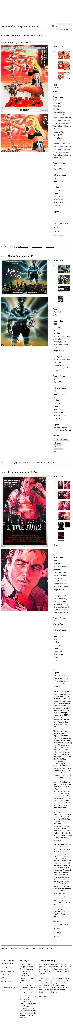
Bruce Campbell (59, 336)
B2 (54, 166)
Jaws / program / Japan (7, 967)
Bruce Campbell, (60, 359)
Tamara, (67, 149)
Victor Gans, (58, 152)
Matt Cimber (58, 106)
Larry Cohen (63, 736)
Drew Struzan (58, 651)
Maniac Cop (58, 312)
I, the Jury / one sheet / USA (22, 472)
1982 (55, 560)
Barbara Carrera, (59, 601)
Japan (55, 178)
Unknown (57, 190)
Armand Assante (59, 572)
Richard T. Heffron (60, 566)
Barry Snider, (63, 613)
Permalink (50, 247)
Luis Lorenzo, (58, 149)
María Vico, (57, 157)
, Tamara (66, 120)
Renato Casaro (59, 409)
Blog (19, 26)
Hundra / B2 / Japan (18, 42)
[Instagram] (53, 26)
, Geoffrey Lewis (63, 581)
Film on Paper (6, 12)
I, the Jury (57, 548)
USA (54, 353)
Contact (36, 26)
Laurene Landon (59, 112)
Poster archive (8, 26)
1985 (55, 184)
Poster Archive (23, 247)
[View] (24, 112)
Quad (55, 379)
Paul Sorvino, (58, 610)
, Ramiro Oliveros (64, 117)
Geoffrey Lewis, (64, 607)
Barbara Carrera (60, 807)
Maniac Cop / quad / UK (20, 256)
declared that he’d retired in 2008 (62, 889)
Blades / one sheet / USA (8, 971)
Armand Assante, (60, 598)
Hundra (56, 88)
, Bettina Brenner (65, 126)
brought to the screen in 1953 (61, 713)
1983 (55, 100)
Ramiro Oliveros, (64, 146)
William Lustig (59, 330)
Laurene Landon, (60, 141)
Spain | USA (57, 135)
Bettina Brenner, (65, 155)
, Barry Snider (62, 586)
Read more (43, 996)
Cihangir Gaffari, (60, 144)
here (55, 916)
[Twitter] (45, 26)
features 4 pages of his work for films (62, 871)
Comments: (36, 247)
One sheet (57, 621)
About (27, 26)
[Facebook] (49, 26)
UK (54, 391)
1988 (55, 324)
